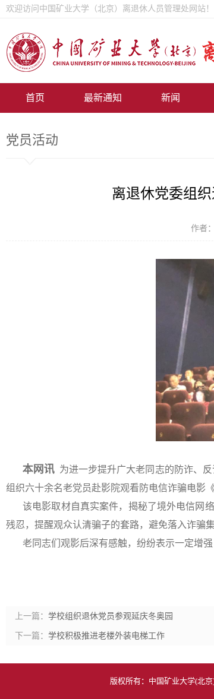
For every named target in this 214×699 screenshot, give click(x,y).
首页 (35, 98)
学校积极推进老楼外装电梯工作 (106, 635)
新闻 (170, 98)
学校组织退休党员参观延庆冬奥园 (110, 616)
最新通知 (103, 98)
